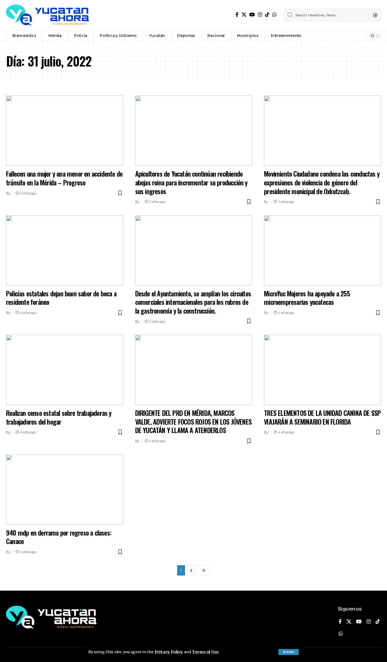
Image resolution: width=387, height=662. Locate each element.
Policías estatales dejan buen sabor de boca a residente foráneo (61, 298)
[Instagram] (260, 15)
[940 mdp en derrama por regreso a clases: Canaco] (64, 490)
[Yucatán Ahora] (47, 15)
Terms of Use (205, 651)
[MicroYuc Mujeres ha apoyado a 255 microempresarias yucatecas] (322, 250)
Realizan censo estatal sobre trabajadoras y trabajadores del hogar (59, 417)
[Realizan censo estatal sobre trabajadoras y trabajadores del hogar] (64, 370)
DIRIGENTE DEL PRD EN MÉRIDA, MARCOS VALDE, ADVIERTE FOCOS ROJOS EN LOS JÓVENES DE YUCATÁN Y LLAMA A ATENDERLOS (193, 421)
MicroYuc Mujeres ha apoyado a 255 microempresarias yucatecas (307, 298)
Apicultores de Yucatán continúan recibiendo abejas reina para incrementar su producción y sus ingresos (191, 182)
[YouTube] (252, 15)
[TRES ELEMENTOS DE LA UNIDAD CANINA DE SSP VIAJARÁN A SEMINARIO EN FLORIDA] (322, 370)
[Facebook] (237, 15)
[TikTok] (267, 15)
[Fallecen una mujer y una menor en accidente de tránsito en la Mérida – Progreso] (64, 131)
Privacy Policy (168, 651)
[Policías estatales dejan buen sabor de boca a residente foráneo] (64, 250)
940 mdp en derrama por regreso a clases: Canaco (58, 537)
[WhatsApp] (274, 15)
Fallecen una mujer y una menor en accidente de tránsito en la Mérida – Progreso (64, 178)
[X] (244, 15)
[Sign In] (348, 35)
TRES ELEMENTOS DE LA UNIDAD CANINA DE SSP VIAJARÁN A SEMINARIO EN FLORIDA (322, 417)
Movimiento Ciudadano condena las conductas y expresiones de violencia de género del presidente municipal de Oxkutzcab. (321, 182)
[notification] (359, 36)
